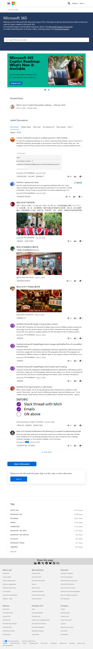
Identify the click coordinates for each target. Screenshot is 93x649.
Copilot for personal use (9, 588)
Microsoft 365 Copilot (9, 631)
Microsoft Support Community (61, 26)
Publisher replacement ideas (27, 182)
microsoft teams (17, 543)
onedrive (14, 547)
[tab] (45, 89)
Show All (13, 551)
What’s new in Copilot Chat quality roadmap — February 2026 (40, 105)
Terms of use (44, 643)
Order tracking (36, 588)
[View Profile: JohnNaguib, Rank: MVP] (12, 433)
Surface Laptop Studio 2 (9, 580)
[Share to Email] (58, 563)
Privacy (24, 643)
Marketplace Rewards (38, 631)
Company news (65, 616)
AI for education (65, 599)
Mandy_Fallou (32, 108)
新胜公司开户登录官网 (25, 202)
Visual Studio (35, 634)
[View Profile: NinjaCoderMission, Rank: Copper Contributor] (12, 388)
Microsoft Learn (36, 616)
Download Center (36, 577)
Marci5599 (20, 193)
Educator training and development (70, 591)
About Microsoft (65, 613)
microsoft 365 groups (19, 535)
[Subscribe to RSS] (54, 563)
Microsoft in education (67, 573)
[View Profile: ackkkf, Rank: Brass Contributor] (12, 288)
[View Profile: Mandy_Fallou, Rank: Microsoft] (12, 106)
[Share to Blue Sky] (50, 563)
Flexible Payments (37, 599)
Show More (48, 452)
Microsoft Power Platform (10, 623)
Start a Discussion (21, 464)
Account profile (36, 573)
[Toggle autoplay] (48, 89)
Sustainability (64, 634)
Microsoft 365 (14, 10)
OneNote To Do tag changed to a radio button (34, 387)
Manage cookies (33, 643)
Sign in (18, 479)
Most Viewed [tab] (61, 127)
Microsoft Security (8, 613)
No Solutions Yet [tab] (48, 127)
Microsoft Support (62, 29)
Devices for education (67, 577)
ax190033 (19, 237)
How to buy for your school (68, 588)
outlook (14, 539)
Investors (63, 623)
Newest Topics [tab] (26, 127)
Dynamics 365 (6, 616)
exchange (14, 518)
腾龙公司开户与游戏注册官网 (28, 287)
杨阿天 (18, 277)
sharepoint (15, 526)
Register (75, 3)
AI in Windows (7, 591)
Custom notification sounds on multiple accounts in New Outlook (42, 138)
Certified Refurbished (37, 591)
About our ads (81, 643)
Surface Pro (6, 573)
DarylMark (20, 173)
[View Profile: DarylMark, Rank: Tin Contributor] (12, 139)
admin (13, 522)
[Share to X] (43, 563)
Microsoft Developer (37, 613)
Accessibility (64, 631)
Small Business (7, 634)
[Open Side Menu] (8, 3)
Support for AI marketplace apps (40, 620)
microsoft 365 (16, 514)
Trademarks (53, 643)
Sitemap (5, 643)
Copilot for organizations (9, 584)
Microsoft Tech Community (39, 623)
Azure (33, 609)
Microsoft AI (6, 609)
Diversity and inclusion (67, 627)
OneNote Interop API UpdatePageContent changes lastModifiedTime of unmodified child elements (49, 345)
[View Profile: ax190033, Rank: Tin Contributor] (12, 204)
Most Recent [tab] (14, 127)
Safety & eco (63, 643)
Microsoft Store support (38, 580)
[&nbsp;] (49, 300)
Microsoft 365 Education (67, 584)
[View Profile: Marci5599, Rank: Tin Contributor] (12, 184)
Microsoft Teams (7, 627)
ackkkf (18, 314)
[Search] (69, 3)
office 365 (14, 510)
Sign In (82, 3)
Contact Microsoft (15, 643)
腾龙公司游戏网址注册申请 (27, 247)
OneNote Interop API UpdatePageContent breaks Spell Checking (41, 367)
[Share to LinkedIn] (35, 563)
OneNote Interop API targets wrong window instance (37, 324)
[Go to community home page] (13, 3)
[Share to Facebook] (39, 563)
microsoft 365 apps (18, 531)
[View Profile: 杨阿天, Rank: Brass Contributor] (12, 248)
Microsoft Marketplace (38, 627)
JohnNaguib (20, 442)
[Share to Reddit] (46, 563)
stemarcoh (20, 335)
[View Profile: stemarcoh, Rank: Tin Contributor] (12, 325)
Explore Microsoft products (10, 595)
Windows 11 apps (7, 599)
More (70, 127)
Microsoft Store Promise (38, 595)
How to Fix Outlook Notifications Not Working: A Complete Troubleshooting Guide (48, 431)
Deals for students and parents (69, 595)
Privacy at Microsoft (66, 620)
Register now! (16, 83)
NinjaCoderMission (22, 422)
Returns (34, 584)
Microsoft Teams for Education (69, 580)
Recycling (72, 643)
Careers (63, 609)
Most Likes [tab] (37, 127)
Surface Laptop (7, 577)
